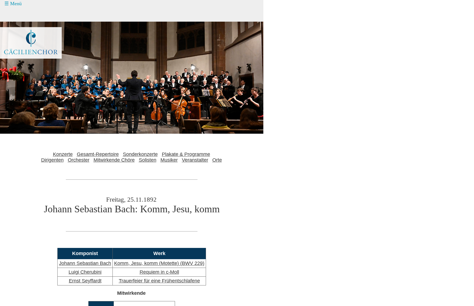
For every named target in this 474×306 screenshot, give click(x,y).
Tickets (14, 24)
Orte (217, 160)
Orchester (78, 160)
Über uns (20, 55)
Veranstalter (195, 160)
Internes (15, 66)
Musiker (169, 160)
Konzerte (20, 14)
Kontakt (18, 45)
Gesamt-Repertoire (98, 154)
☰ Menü (13, 3)
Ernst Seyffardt (85, 281)
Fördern (18, 35)
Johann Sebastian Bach (85, 263)
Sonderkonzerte (140, 154)
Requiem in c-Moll (159, 272)
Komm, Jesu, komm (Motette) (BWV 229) (159, 263)
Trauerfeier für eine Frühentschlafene (159, 281)
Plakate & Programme (186, 154)
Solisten (147, 160)
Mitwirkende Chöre (114, 160)
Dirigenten (52, 160)
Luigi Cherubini (85, 272)
